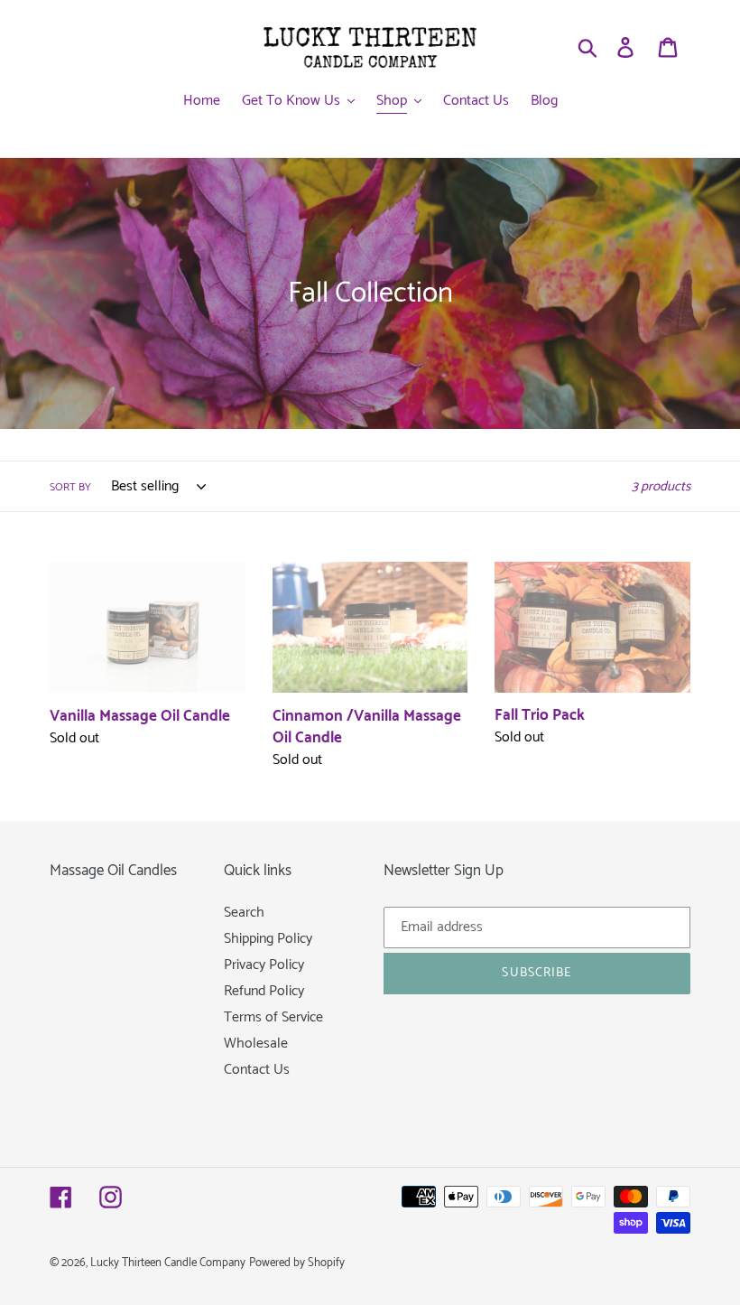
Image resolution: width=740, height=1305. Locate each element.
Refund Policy (264, 991)
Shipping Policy (268, 939)
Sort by (70, 488)
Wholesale (256, 1043)
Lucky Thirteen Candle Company (167, 1263)
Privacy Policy (264, 965)
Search (244, 912)
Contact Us (257, 1070)
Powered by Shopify (297, 1263)
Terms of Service (273, 1017)
